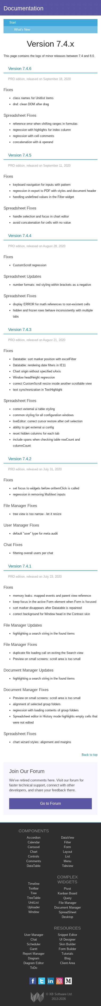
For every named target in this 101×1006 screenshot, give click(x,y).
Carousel (34, 847)
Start (12, 22)
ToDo (33, 968)
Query (67, 898)
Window (33, 912)
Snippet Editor (67, 935)
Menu (67, 861)
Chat (34, 939)
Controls (33, 856)
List (67, 856)
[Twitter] (41, 981)
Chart (33, 851)
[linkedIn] (50, 981)
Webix (37, 997)
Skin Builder (67, 944)
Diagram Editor (33, 963)
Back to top (89, 755)
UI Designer (67, 939)
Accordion (33, 837)
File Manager (67, 903)
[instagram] (59, 981)
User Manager (33, 935)
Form (67, 847)
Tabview (67, 866)
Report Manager (33, 953)
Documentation (23, 8)
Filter (67, 842)
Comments (33, 861)
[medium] (68, 981)
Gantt (33, 949)
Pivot (67, 888)
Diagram (33, 958)
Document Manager (67, 907)
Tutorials (67, 953)
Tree (34, 893)
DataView (67, 837)
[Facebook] (32, 981)
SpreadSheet (67, 912)
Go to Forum (50, 803)
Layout (67, 851)
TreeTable (33, 898)
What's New (22, 29)
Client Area (67, 963)
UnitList (33, 902)
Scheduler (33, 944)
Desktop (67, 917)
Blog (67, 958)
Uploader (34, 907)
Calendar (34, 842)
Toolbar (34, 888)
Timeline (33, 883)
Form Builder (67, 949)
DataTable (33, 866)
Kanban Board (67, 893)
